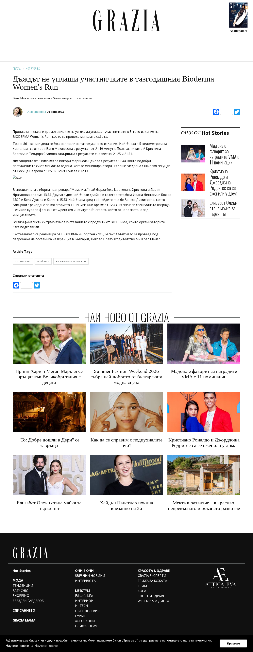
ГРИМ (142, 586)
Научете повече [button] (46, 645)
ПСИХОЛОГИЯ (86, 626)
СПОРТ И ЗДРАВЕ (151, 596)
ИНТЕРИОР (84, 601)
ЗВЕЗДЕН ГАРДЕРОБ (28, 601)
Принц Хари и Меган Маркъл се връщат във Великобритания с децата (49, 376)
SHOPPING (21, 595)
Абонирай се (238, 30)
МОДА (18, 580)
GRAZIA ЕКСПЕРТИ (152, 575)
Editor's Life (84, 595)
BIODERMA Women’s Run (71, 261)
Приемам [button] (233, 643)
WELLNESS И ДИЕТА (153, 601)
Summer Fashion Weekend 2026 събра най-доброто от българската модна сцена (126, 376)
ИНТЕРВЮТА (85, 581)
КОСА (142, 591)
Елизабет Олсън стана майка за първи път (223, 208)
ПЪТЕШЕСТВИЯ (87, 611)
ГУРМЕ (80, 616)
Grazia (17, 68)
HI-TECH (81, 606)
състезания (22, 261)
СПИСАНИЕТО (24, 610)
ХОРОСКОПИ (85, 621)
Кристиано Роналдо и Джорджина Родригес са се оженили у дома (223, 182)
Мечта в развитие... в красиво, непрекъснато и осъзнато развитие (204, 505)
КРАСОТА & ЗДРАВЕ (154, 570)
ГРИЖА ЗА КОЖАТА (152, 581)
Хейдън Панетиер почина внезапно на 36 (126, 505)
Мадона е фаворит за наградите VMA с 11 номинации (224, 154)
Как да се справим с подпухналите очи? (126, 442)
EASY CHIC (20, 590)
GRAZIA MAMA (24, 620)
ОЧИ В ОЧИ (84, 570)
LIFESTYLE (82, 590)
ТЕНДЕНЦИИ (23, 585)
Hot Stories (33, 68)
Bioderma (43, 261)
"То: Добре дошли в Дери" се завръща (49, 442)
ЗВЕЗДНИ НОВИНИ (90, 575)
